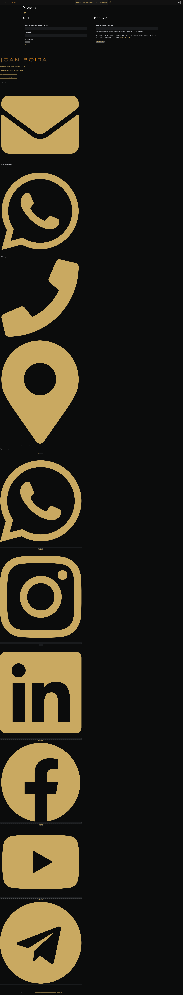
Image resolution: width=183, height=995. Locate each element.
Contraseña (32, 32)
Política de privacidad (40, 992)
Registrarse (100, 42)
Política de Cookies (51, 992)
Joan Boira (103, 2)
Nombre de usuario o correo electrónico (40, 25)
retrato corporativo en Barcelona (15, 70)
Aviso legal (59, 992)
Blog (97, 2)
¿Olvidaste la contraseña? (30, 44)
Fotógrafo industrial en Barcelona (8, 74)
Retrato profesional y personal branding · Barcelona (13, 66)
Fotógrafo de (3, 70)
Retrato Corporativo (88, 2)
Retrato (78, 2)
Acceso (27, 42)
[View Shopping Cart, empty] (178, 2)
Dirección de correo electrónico (109, 25)
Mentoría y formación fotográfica (8, 78)
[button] (80, 2)
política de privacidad (124, 37)
